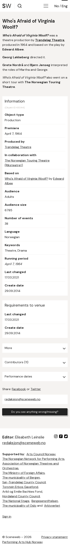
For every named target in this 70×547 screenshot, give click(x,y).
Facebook (19, 389)
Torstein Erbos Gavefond (20, 487)
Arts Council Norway (40, 454)
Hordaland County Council (21, 496)
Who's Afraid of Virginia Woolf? (26, 179)
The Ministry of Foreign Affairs (23, 473)
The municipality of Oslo (19, 506)
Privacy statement (54, 537)
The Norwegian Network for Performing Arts (33, 459)
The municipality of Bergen (21, 477)
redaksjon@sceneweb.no (22, 399)
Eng (65, 6)
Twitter (36, 389)
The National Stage (15, 501)
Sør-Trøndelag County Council (24, 482)
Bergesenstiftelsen (45, 501)
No (56, 6)
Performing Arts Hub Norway (22, 542)
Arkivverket (52, 506)
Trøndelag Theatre (18, 147)
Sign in (6, 516)
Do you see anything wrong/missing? (34, 412)
